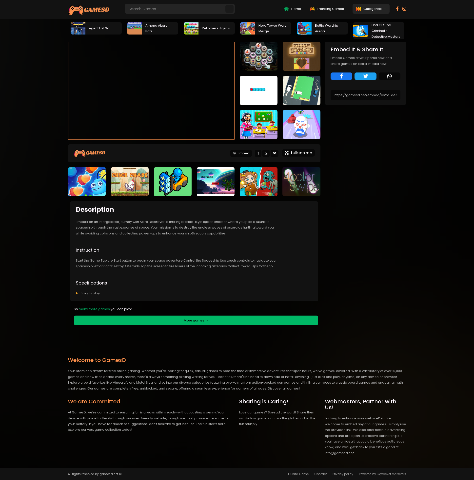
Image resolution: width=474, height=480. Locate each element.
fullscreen (300, 153)
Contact (320, 474)
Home (296, 8)
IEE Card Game (297, 474)
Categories (373, 8)
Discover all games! (284, 388)
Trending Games (330, 8)
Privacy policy (343, 474)
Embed (242, 153)
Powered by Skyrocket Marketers (382, 474)
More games (195, 320)
